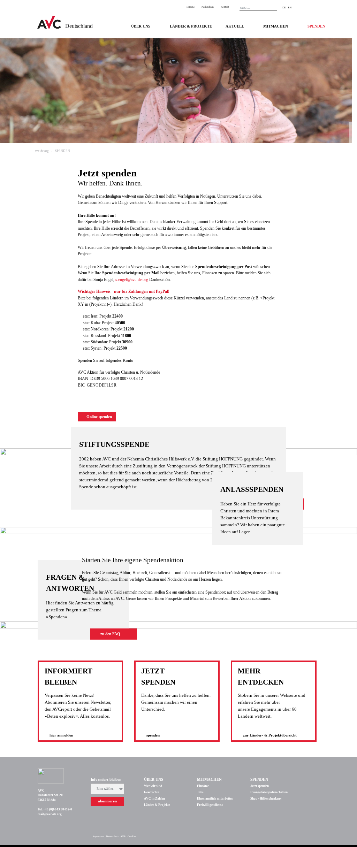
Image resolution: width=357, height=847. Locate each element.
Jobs (200, 792)
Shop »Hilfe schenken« (266, 798)
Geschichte (151, 792)
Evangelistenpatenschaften (269, 792)
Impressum (98, 836)
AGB (123, 836)
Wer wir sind (153, 786)
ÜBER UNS (140, 26)
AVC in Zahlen (154, 798)
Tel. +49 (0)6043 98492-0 (55, 809)
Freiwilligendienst (210, 805)
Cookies (132, 836)
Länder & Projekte (157, 805)
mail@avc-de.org (50, 814)
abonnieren (107, 801)
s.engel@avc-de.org (132, 279)
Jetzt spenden (259, 786)
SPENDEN (316, 26)
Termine (190, 6)
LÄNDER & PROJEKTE (191, 26)
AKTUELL (235, 26)
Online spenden (98, 417)
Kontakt (225, 6)
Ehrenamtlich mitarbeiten (215, 798)
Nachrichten (208, 6)
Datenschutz (112, 836)
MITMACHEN (275, 26)
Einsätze (203, 786)
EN (289, 7)
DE (284, 7)
